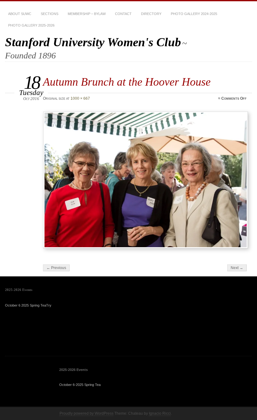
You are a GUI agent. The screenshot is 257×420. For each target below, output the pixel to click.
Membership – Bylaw (87, 14)
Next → (237, 268)
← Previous (56, 268)
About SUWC (19, 14)
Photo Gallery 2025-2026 (31, 25)
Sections (49, 14)
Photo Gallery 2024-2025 (194, 14)
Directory (151, 14)
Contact (123, 14)
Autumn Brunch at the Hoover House (127, 81)
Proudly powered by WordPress (86, 413)
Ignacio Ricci (160, 413)
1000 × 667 (80, 98)
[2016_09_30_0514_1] (146, 180)
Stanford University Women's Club (93, 42)
